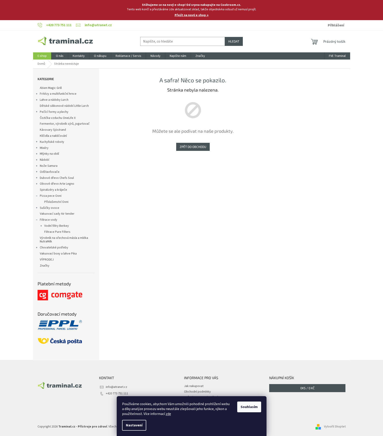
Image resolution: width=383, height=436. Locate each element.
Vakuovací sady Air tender (57, 214)
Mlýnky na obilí (49, 154)
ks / (307, 388)
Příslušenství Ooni (56, 202)
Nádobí (44, 160)
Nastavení (134, 425)
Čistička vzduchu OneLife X (58, 118)
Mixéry (44, 148)
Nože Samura (48, 166)
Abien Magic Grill (51, 88)
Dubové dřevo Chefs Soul (57, 178)
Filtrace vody (48, 220)
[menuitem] (42, 56)
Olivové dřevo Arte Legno (57, 184)
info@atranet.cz (116, 387)
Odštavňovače (49, 172)
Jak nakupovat (193, 386)
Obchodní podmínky (197, 391)
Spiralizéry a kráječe (53, 190)
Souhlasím (249, 406)
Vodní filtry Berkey (56, 226)
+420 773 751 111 (117, 393)
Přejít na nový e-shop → (192, 15)
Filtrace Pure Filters (57, 232)
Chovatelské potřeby (54, 247)
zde (168, 413)
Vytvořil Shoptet (335, 427)
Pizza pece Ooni (50, 196)
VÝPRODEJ (47, 259)
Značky (44, 265)
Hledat (233, 41)
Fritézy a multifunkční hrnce (58, 94)
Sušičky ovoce (49, 208)
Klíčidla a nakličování (53, 136)
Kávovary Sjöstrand (53, 130)
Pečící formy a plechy (54, 112)
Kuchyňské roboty (52, 142)
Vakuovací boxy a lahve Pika (58, 253)
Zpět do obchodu (193, 147)
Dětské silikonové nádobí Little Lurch (64, 106)
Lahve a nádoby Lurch (54, 100)
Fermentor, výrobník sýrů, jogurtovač (65, 124)
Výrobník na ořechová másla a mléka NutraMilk (64, 240)
